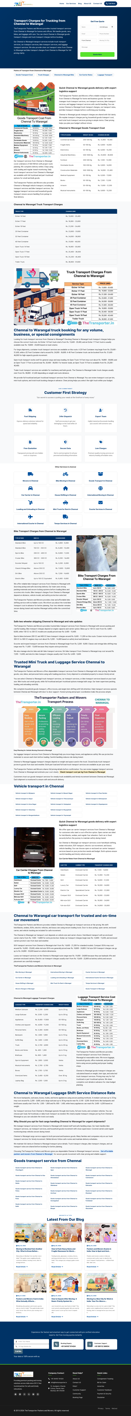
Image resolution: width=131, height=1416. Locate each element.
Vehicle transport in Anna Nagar (26, 804)
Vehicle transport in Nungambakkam (27, 815)
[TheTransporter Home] (23, 3)
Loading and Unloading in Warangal (62, 977)
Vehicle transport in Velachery (25, 810)
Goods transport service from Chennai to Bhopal (64, 1207)
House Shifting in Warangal (24, 983)
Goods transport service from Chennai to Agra (64, 1169)
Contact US (97, 3)
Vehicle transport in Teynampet (61, 815)
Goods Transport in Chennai (100, 481)
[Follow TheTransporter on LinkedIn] (20, 1394)
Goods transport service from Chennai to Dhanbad (99, 1192)
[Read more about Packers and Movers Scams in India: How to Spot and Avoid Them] (101, 1233)
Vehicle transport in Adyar (24, 799)
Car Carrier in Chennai (30, 495)
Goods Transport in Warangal (95, 989)
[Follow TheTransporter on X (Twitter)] (29, 1394)
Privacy (100, 1408)
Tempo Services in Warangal (95, 983)
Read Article (21, 1267)
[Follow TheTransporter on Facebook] (33, 1394)
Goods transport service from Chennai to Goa (30, 1175)
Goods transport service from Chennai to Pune (29, 1197)
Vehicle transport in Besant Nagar (62, 793)
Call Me (18, 1351)
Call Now (111, 3)
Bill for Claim (101, 1382)
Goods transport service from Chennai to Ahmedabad (64, 1176)
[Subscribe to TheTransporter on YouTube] (37, 1394)
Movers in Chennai (30, 481)
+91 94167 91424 (68, 1346)
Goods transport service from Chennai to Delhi (29, 1205)
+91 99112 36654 (101, 1346)
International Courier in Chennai (30, 523)
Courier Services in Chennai (100, 509)
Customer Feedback (104, 1390)
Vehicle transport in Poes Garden (96, 793)
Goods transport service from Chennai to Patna (29, 1190)
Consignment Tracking (105, 1379)
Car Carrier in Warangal (23, 977)
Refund (114, 1408)
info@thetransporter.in (59, 1382)
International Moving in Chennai (100, 495)
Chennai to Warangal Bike (64, 75)
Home (62, 3)
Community (77, 1394)
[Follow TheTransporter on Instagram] (24, 1394)
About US (87, 3)
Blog (80, 3)
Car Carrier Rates (85, 75)
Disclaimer (101, 1397)
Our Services (71, 3)
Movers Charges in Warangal (25, 989)
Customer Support (79, 1390)
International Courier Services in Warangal (99, 977)
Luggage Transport (105, 75)
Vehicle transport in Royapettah (61, 810)
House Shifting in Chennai (65, 495)
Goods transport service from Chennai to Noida (29, 1182)
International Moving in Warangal (61, 972)
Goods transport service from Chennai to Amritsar (64, 1192)
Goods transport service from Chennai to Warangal (99, 1169)
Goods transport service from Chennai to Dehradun (99, 1184)
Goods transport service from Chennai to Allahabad (64, 1184)
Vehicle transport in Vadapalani (61, 804)
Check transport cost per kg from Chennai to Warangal (82, 772)
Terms (107, 1408)
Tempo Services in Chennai (65, 523)
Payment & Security (104, 1394)
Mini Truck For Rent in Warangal (61, 983)
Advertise (100, 1386)
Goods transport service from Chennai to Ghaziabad (99, 1207)
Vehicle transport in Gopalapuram (96, 804)
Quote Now (97, 54)
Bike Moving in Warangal (24, 972)
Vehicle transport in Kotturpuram (96, 799)
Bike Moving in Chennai (65, 481)
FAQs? (75, 1386)
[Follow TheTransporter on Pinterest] (15, 1394)
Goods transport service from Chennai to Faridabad (99, 1200)
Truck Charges (43, 75)
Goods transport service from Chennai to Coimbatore (99, 1176)
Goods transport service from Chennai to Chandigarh (29, 1169)
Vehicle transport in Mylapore (25, 793)
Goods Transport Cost (24, 75)
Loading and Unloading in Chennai (30, 509)
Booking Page (78, 1397)
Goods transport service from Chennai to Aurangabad (64, 1200)
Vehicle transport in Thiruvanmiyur (62, 799)
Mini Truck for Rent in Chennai (65, 509)
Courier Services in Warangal (95, 972)
